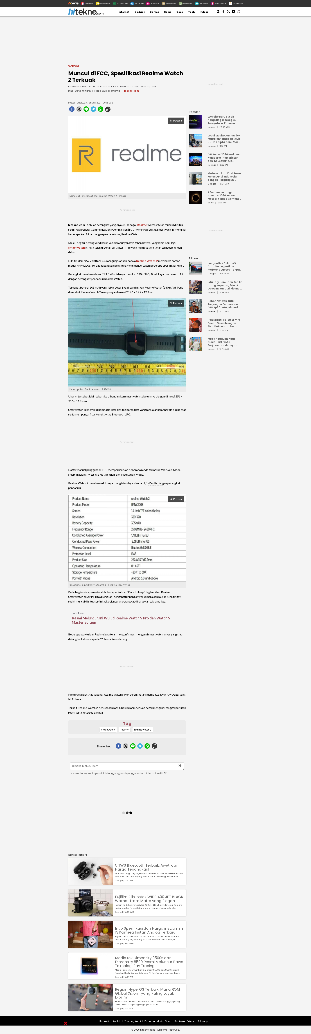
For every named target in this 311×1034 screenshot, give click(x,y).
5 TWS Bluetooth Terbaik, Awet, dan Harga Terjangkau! (147, 867)
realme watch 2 (142, 729)
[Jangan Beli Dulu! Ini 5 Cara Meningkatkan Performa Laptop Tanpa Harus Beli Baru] (195, 273)
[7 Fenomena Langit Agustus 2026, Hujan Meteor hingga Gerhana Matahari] (195, 202)
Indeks (204, 12)
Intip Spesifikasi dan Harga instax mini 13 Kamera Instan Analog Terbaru (149, 930)
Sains (167, 12)
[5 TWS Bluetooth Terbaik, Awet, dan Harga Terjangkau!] (90, 883)
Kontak (117, 1021)
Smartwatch (76, 247)
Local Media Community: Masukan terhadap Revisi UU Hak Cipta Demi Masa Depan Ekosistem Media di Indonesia (224, 139)
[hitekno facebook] (223, 12)
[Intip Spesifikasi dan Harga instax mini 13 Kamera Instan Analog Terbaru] (90, 946)
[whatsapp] (100, 110)
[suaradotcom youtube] (233, 12)
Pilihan (193, 258)
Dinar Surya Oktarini (79, 90)
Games (154, 12)
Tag (127, 724)
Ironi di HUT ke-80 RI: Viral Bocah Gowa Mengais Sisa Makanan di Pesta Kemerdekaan (224, 323)
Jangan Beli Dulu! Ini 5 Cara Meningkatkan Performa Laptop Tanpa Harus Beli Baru (224, 266)
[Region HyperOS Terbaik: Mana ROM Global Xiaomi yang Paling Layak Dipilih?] (90, 1009)
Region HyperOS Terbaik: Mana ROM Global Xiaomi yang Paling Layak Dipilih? (147, 993)
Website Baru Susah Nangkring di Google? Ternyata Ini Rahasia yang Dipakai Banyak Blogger (222, 120)
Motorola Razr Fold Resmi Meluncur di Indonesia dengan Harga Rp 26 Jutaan (225, 176)
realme (125, 729)
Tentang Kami (133, 1021)
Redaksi (104, 1021)
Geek (179, 12)
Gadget (139, 12)
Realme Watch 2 (147, 260)
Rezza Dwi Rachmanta (107, 90)
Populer (194, 112)
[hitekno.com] (85, 14)
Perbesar (177, 120)
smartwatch (108, 729)
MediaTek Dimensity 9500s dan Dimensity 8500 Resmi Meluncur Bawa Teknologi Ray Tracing (149, 962)
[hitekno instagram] (238, 12)
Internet (124, 12)
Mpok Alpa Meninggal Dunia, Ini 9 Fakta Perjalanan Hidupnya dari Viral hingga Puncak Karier (224, 342)
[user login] (218, 13)
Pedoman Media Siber (158, 1021)
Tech (191, 12)
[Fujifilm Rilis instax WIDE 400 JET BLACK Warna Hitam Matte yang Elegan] (90, 914)
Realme (142, 224)
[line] (86, 110)
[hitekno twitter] (228, 12)
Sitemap (203, 1021)
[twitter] (79, 110)
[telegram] (93, 110)
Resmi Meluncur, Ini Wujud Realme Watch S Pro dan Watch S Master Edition (121, 620)
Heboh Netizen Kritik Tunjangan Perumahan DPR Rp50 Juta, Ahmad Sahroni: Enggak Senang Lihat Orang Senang (224, 304)
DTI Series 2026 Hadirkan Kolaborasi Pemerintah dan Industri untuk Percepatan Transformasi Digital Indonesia (224, 158)
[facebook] (71, 110)
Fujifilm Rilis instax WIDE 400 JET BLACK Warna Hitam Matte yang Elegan (149, 899)
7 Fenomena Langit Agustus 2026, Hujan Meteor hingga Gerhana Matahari (224, 195)
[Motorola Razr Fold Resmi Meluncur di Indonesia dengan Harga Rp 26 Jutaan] (195, 183)
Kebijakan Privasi (184, 1021)
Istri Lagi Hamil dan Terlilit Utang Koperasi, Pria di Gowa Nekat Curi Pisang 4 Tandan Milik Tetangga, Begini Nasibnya (225, 285)
